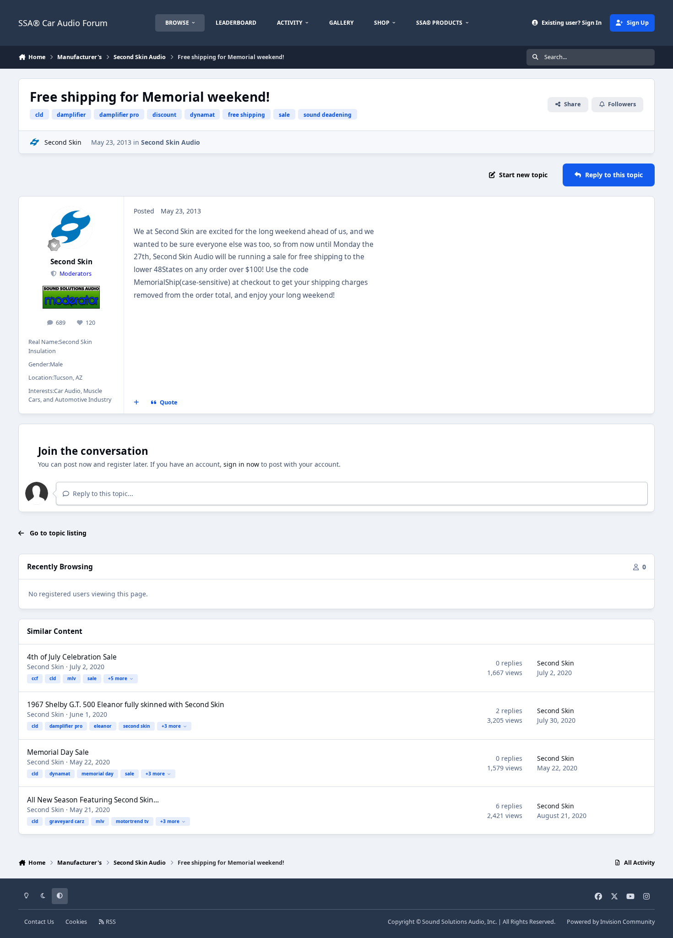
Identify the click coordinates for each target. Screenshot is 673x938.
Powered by (611, 922)
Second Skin (62, 142)
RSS (110, 922)
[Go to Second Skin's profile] (34, 142)
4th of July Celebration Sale (72, 657)
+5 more (117, 678)
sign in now (241, 464)
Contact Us (39, 922)
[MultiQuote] (136, 402)
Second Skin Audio (170, 142)
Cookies (76, 922)
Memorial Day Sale (58, 752)
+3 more (171, 726)
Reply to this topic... (102, 493)
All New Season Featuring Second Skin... (93, 800)
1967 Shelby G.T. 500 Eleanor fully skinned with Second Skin (125, 704)
